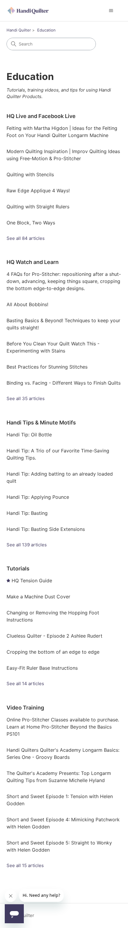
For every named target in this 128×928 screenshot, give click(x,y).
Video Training (25, 707)
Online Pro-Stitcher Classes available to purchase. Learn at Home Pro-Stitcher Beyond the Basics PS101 (63, 727)
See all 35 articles (26, 398)
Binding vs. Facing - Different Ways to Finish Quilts (64, 383)
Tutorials (18, 568)
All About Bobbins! (27, 304)
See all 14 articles (25, 683)
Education (46, 30)
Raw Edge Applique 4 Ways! (38, 191)
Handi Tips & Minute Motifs (41, 422)
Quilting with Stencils (30, 174)
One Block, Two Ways (31, 223)
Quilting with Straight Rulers (38, 207)
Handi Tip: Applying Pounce (38, 497)
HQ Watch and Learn (33, 262)
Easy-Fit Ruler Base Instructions (42, 668)
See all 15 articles (25, 865)
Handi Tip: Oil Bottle (29, 435)
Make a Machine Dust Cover (38, 597)
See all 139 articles (27, 545)
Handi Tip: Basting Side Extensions (46, 529)
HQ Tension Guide (32, 580)
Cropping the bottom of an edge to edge (53, 652)
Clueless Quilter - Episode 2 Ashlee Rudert (54, 636)
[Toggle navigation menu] (111, 10)
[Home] (29, 10)
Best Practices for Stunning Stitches (47, 367)
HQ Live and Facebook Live (41, 116)
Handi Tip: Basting (27, 513)
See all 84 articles (26, 238)
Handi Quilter (19, 30)
